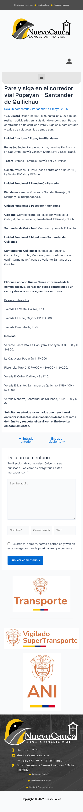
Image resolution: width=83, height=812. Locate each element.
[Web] (64, 531)
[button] (41, 77)
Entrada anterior (26, 440)
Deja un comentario (17, 109)
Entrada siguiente (56, 440)
